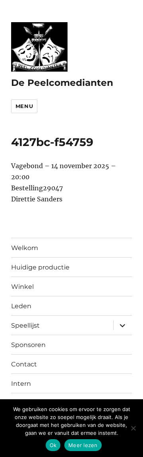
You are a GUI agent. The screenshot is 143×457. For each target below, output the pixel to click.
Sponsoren (28, 345)
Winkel (22, 286)
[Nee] (133, 428)
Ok (53, 445)
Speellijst (25, 325)
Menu (24, 106)
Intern (21, 383)
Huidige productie (40, 267)
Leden (21, 306)
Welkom (24, 248)
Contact (24, 364)
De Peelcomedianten (62, 82)
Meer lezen (83, 445)
